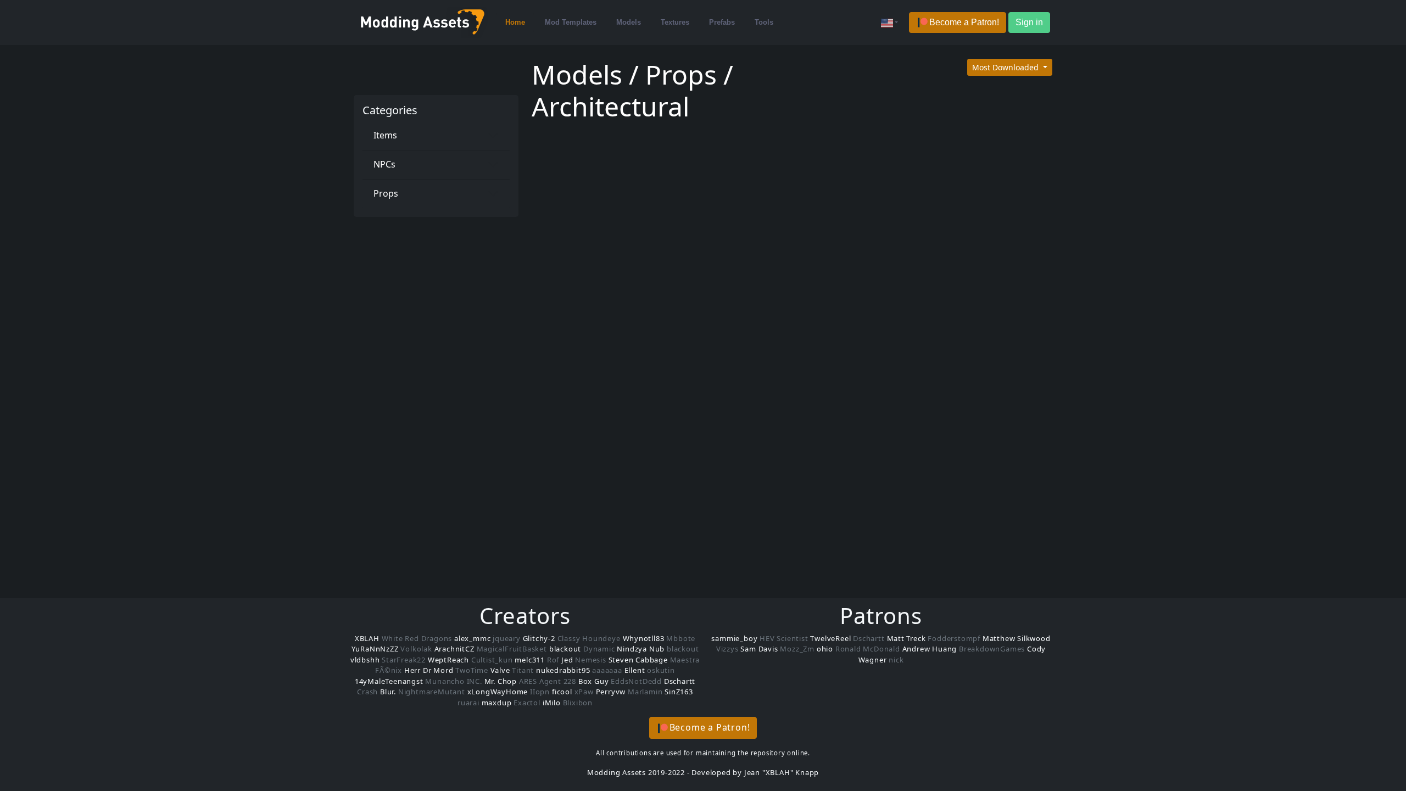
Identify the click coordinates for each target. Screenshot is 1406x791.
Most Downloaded (1006, 67)
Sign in (1029, 22)
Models (628, 22)
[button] (957, 23)
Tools (764, 22)
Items (385, 135)
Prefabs (722, 22)
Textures (675, 22)
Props (385, 193)
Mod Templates (570, 22)
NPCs (384, 164)
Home (515, 22)
